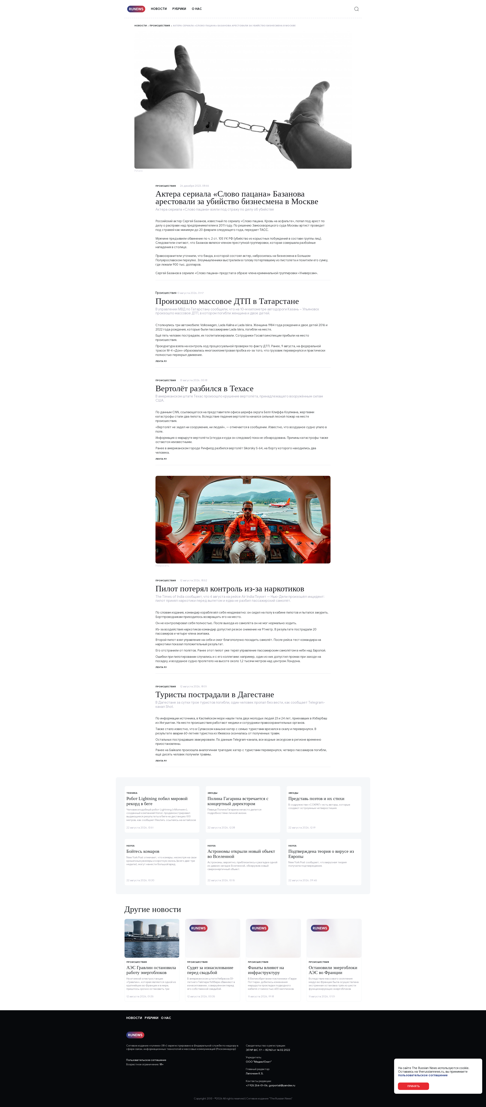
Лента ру (161, 361)
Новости (159, 9)
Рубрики (179, 9)
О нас (197, 9)
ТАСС (264, 230)
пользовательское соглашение (423, 1075)
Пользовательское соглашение (146, 1060)
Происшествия (160, 25)
